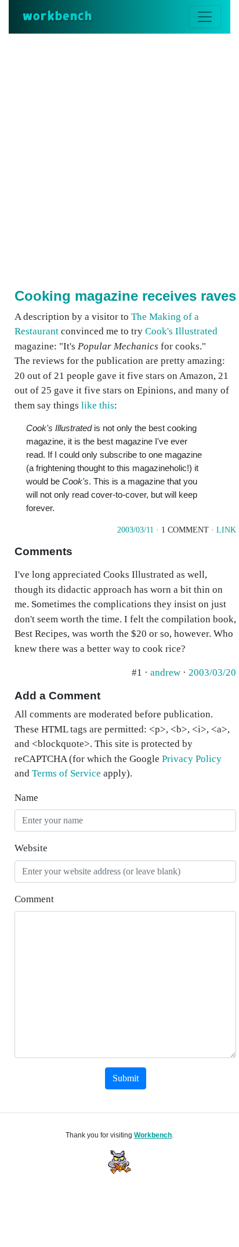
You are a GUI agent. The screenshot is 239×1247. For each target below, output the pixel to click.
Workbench (153, 1135)
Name (26, 797)
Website (31, 848)
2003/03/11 (135, 530)
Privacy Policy (192, 758)
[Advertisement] (119, 158)
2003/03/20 (212, 672)
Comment (34, 899)
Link (226, 530)
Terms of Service (66, 773)
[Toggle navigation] (205, 16)
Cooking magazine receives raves (125, 296)
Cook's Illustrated (181, 331)
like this (97, 405)
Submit (126, 1078)
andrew (166, 672)
